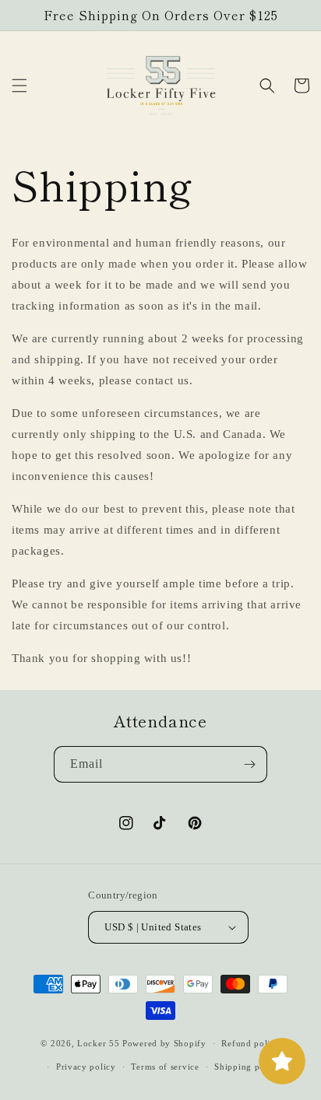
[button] (19, 85)
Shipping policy (247, 1066)
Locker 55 (98, 1043)
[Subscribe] (249, 764)
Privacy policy (86, 1066)
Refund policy (250, 1043)
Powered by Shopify (164, 1043)
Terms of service (165, 1066)
